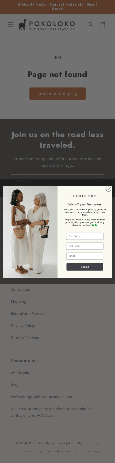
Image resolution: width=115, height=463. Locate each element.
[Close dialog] (108, 189)
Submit (85, 267)
